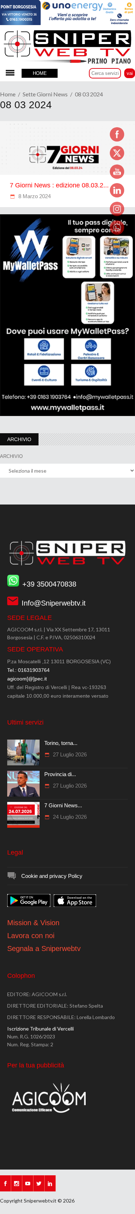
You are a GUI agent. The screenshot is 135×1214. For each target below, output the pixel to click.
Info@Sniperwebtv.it (54, 603)
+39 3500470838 (49, 584)
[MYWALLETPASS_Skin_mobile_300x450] (67, 414)
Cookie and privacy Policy (51, 876)
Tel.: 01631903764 (28, 670)
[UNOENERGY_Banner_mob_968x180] (67, 23)
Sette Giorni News (45, 94)
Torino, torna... (60, 743)
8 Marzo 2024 (34, 196)
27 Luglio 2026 (69, 754)
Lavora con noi (30, 936)
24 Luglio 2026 (69, 817)
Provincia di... (60, 774)
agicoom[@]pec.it (27, 679)
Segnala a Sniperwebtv (44, 948)
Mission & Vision (33, 923)
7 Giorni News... (63, 805)
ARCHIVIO (11, 456)
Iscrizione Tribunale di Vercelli (40, 1029)
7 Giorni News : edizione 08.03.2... (59, 185)
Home (7, 94)
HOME (40, 73)
